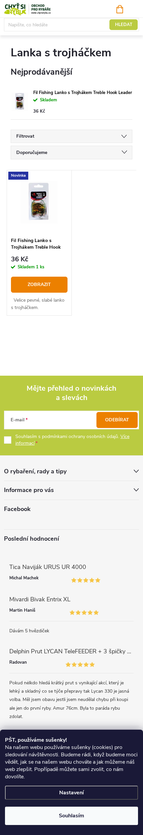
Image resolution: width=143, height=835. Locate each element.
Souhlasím (71, 815)
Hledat (123, 25)
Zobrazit (39, 284)
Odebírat (117, 420)
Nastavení (71, 792)
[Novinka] (39, 202)
